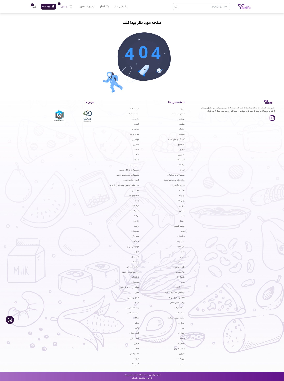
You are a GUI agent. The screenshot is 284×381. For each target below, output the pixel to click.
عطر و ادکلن (134, 353)
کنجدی (136, 221)
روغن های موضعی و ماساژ (174, 180)
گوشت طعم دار (133, 267)
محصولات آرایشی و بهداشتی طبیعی (124, 185)
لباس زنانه (181, 159)
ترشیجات (181, 236)
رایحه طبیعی (180, 307)
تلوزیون (136, 144)
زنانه (183, 216)
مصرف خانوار (134, 165)
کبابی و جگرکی (133, 313)
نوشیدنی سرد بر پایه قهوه (175, 292)
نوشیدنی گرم (134, 210)
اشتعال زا (181, 277)
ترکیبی (136, 328)
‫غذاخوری (135, 129)
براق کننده (181, 358)
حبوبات (182, 338)
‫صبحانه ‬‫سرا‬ (134, 134)
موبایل (182, 149)
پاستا (137, 200)
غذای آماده (180, 287)
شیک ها (181, 246)
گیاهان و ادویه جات (131, 180)
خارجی (182, 353)
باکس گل (135, 256)
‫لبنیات (136, 124)
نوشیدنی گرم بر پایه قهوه (129, 287)
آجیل (183, 108)
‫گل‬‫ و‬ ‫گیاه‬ (135, 119)
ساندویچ (181, 144)
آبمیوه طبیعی (179, 226)
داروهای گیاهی (179, 185)
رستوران (181, 154)
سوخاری (181, 323)
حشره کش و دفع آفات (176, 318)
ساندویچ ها (134, 195)
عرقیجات (135, 205)
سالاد (137, 154)
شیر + (182, 328)
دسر (137, 292)
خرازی (136, 343)
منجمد (136, 348)
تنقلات (136, 159)
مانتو (183, 251)
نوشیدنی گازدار (133, 246)
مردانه (136, 216)
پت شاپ (135, 190)
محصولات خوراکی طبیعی (129, 170)
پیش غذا (181, 200)
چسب (182, 364)
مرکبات (136, 302)
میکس (136, 323)
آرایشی (136, 358)
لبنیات (182, 170)
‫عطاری (182, 124)
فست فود (181, 134)
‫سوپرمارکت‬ (134, 108)
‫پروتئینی (181, 119)
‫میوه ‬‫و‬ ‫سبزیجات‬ (178, 114)
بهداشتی (181, 165)
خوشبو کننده (180, 313)
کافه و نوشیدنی (133, 114)
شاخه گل (135, 236)
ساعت (136, 149)
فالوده (136, 226)
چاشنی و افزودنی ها (177, 297)
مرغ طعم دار (180, 272)
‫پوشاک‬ (182, 129)
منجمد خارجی (179, 348)
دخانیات (181, 343)
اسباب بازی (134, 338)
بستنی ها (181, 210)
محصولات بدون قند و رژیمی (128, 175)
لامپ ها (135, 364)
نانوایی (182, 205)
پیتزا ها (182, 195)
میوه (183, 231)
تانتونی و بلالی (133, 297)
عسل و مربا (180, 241)
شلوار (137, 251)
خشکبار (136, 241)
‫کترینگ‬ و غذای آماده (176, 139)
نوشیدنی (135, 139)
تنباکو (136, 318)
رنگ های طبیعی (132, 307)
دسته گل (135, 261)
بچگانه (182, 190)
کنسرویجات (134, 333)
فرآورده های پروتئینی (130, 272)
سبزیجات (135, 231)
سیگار (182, 256)
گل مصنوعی (180, 267)
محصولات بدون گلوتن (176, 175)
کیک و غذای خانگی (177, 302)
